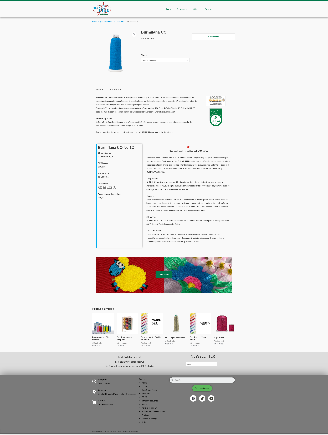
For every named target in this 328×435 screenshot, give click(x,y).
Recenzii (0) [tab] (115, 89)
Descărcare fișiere (149, 390)
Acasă (169, 9)
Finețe (144, 55)
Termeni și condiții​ (149, 418)
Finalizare (146, 393)
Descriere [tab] (99, 89)
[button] (134, 34)
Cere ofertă (164, 274)
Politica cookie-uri (149, 408)
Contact (209, 9)
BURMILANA (149, 132)
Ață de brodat (119, 22)
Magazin (145, 404)
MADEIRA (108, 22)
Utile (194, 9)
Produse (181, 9)
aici (171, 132)
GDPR (144, 397)
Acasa (144, 383)
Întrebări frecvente (150, 401)
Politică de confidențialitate (153, 411)
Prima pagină (97, 22)
